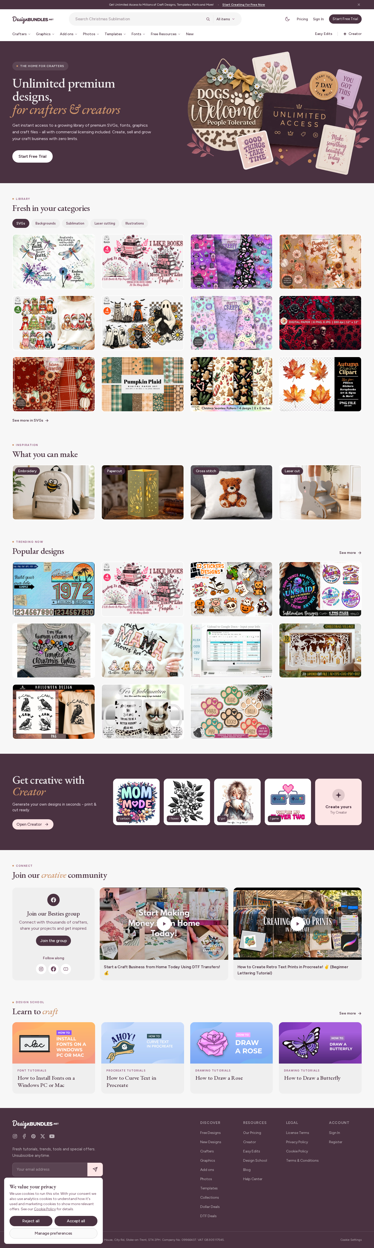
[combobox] (139, 19)
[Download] (77, 241)
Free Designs (210, 1133)
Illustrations (134, 223)
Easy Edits (251, 1151)
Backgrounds (45, 223)
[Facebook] (53, 969)
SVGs (20, 223)
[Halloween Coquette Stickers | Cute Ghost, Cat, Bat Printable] (231, 589)
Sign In (318, 19)
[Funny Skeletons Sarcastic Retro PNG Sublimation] (320, 589)
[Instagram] (41, 969)
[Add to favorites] (88, 241)
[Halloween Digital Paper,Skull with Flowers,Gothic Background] (320, 323)
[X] (42, 1136)
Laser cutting (105, 223)
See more (347, 553)
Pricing (302, 19)
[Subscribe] (95, 1169)
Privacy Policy (297, 1142)
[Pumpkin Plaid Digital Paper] (143, 384)
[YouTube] (66, 969)
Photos (206, 1179)
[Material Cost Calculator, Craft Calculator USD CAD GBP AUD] (231, 650)
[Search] (208, 19)
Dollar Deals (210, 1207)
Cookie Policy (297, 1151)
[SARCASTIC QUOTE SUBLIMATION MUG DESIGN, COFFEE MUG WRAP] (143, 712)
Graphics (207, 1160)
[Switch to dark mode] (287, 19)
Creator (249, 1142)
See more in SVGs (27, 420)
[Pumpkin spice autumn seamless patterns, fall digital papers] (320, 262)
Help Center (252, 1179)
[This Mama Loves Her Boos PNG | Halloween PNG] (143, 650)
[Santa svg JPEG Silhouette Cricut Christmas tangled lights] (54, 650)
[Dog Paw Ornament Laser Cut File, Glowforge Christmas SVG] (231, 712)
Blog (247, 1170)
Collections (209, 1197)
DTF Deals (208, 1216)
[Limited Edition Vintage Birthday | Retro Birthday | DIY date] (54, 589)
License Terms (297, 1133)
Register (335, 1142)
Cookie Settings (351, 1240)
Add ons (207, 1170)
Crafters (207, 1151)
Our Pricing (252, 1133)
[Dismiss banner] (359, 4)
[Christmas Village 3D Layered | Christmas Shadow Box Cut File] (320, 650)
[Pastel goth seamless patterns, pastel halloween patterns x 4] (231, 262)
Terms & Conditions (302, 1160)
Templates (209, 1188)
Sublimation (75, 223)
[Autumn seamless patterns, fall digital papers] (54, 384)
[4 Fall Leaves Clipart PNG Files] (320, 384)
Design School (255, 1160)
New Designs (210, 1142)
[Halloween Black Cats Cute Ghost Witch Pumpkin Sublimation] (143, 323)
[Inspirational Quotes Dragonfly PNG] (54, 262)
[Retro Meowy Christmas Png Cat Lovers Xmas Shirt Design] (54, 323)
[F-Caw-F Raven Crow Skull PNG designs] (54, 712)
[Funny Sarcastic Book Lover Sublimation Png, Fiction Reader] (143, 262)
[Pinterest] (33, 1136)
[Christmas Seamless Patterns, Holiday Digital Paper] (231, 384)
